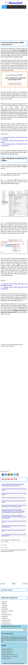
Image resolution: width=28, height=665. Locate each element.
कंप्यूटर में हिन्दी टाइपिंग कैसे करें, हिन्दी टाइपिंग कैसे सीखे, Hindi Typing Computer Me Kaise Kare (13, 485)
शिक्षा (3, 603)
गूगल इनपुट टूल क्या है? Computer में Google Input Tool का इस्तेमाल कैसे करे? (14, 526)
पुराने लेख (25, 583)
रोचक (3, 612)
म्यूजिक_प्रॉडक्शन (5, 614)
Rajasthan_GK (5, 620)
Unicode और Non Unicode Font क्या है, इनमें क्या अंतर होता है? (13, 501)
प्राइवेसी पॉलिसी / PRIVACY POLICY (10, 654)
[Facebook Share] (3, 474)
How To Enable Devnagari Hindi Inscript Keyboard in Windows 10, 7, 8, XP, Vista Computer (14, 506)
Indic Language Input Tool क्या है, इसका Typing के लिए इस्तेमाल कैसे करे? (14, 535)
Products (4, 618)
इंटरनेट (3, 601)
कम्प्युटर (6, 541)
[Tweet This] (6, 474)
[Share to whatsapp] (11, 474)
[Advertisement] (14, 25)
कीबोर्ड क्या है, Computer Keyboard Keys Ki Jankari (13, 497)
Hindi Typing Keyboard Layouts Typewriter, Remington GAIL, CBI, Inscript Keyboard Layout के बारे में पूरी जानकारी (14, 517)
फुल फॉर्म (4, 609)
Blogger (22, 663)
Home (4, 7)
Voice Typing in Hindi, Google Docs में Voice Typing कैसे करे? (14, 494)
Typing (3, 616)
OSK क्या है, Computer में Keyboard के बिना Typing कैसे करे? (14, 522)
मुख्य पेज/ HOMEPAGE (7, 649)
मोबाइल (3, 607)
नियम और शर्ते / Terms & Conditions (10, 656)
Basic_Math (5, 622)
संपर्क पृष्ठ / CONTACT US (8, 651)
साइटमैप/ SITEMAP (6, 658)
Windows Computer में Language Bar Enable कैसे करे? (13, 531)
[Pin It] (9, 474)
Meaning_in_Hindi (6, 611)
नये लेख (2, 583)
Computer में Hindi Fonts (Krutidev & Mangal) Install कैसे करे (14, 489)
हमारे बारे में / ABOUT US (7, 653)
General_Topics (6, 623)
